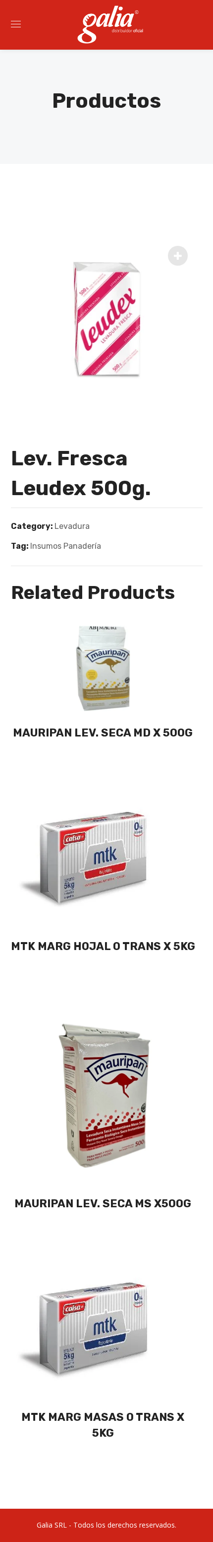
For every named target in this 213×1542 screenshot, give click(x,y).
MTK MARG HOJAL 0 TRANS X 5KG (103, 946)
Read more (106, 761)
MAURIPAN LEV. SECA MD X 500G (103, 732)
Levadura (72, 526)
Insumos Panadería (65, 546)
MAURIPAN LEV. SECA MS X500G (102, 1203)
